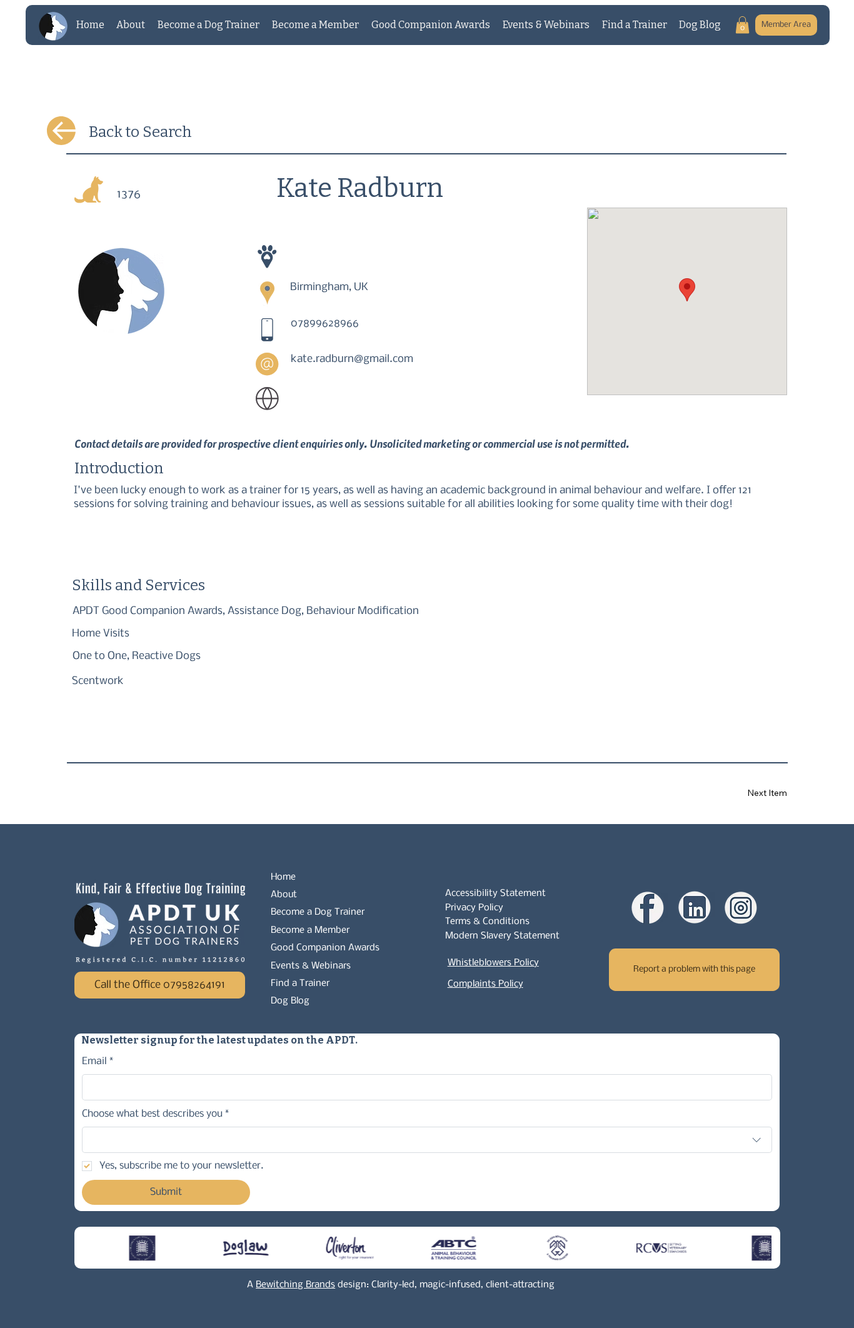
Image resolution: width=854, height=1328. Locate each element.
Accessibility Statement (495, 893)
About (284, 895)
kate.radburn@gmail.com (352, 359)
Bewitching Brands (295, 1285)
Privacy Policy (474, 908)
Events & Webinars (311, 966)
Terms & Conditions (487, 922)
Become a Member (310, 930)
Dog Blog (290, 1001)
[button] (742, 24)
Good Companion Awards (325, 948)
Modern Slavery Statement (502, 936)
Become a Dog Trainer (317, 912)
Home (283, 877)
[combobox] (426, 1140)
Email (98, 1061)
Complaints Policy (485, 984)
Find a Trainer (300, 983)
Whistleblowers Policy (493, 963)
